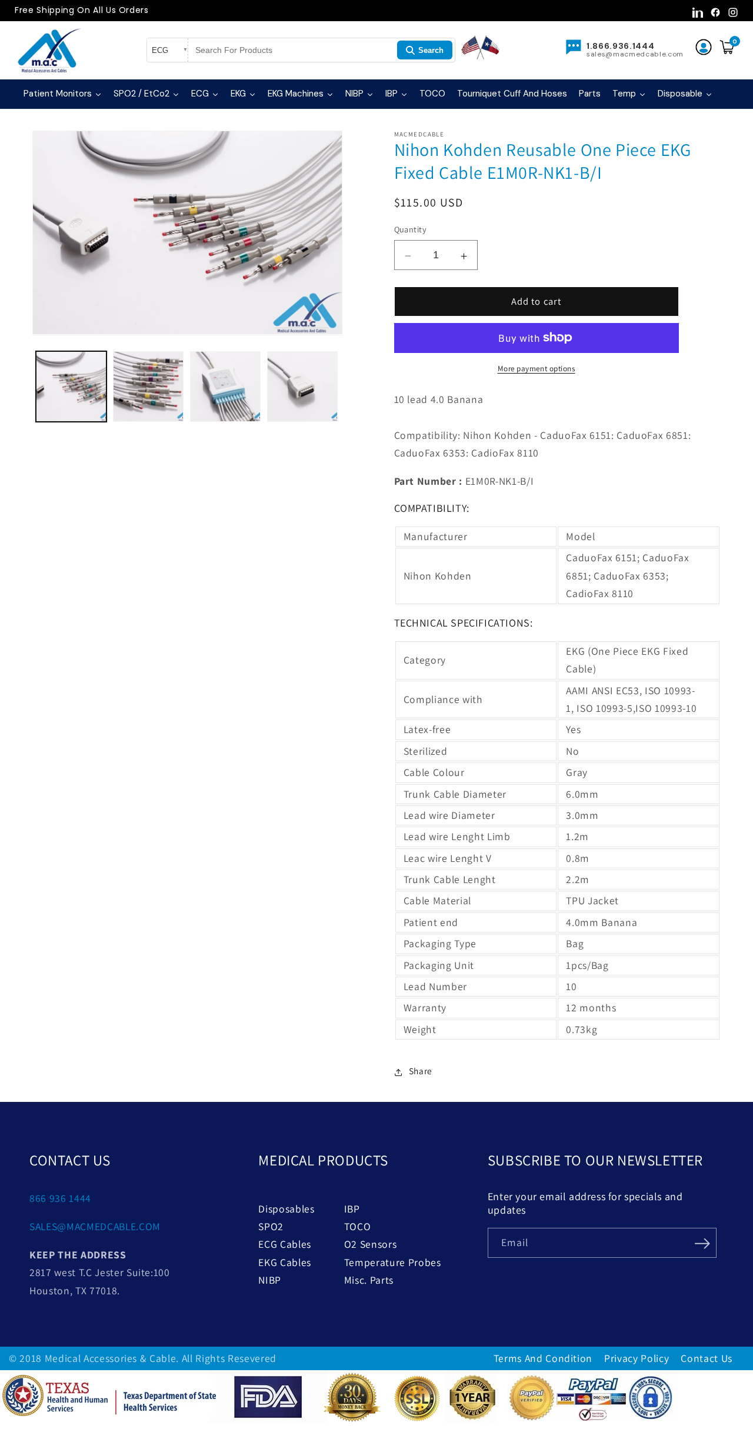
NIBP (269, 1280)
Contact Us (706, 1358)
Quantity (410, 229)
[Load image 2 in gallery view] (148, 386)
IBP (352, 1208)
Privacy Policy (636, 1358)
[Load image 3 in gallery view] (225, 386)
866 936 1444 (60, 1198)
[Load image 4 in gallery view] (302, 386)
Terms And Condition (543, 1358)
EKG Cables (284, 1262)
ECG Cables (284, 1244)
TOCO (357, 1226)
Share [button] (420, 1071)
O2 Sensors (370, 1244)
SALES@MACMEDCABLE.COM (95, 1226)
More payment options (536, 369)
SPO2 (271, 1226)
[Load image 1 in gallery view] (71, 386)
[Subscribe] (702, 1242)
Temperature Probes (392, 1262)
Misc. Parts (369, 1280)
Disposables (286, 1208)
